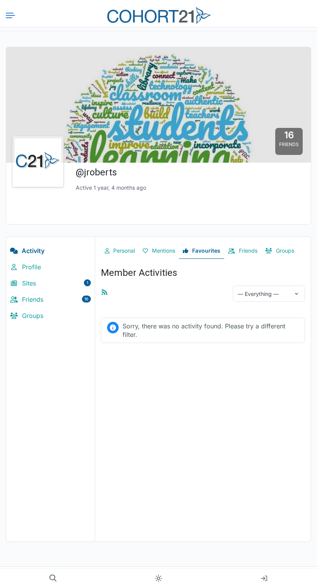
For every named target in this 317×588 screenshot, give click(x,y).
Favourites (205, 250)
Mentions (162, 250)
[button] (52, 578)
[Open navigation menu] (13, 15)
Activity (32, 251)
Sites (54, 283)
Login (264, 578)
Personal (123, 250)
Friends (54, 299)
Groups (31, 315)
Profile (30, 267)
